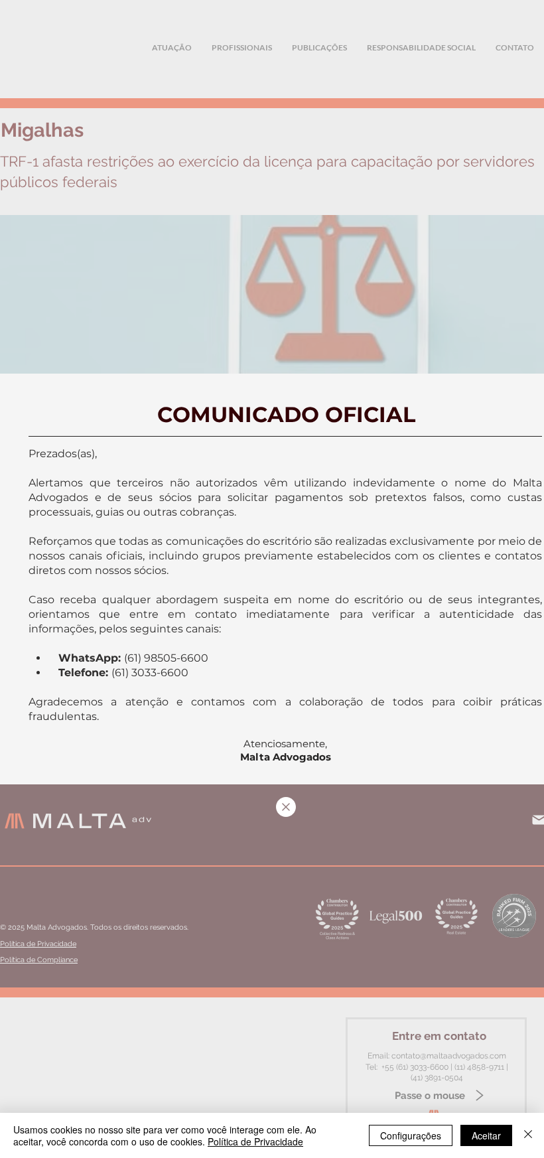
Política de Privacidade (255, 1141)
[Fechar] (528, 1135)
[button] (286, 807)
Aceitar (486, 1135)
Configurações (410, 1135)
